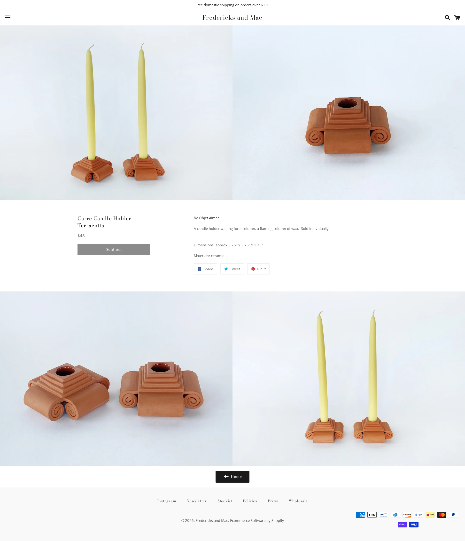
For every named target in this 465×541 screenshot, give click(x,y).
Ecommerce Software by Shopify (257, 520)
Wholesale (298, 501)
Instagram (166, 501)
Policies (250, 501)
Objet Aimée (209, 217)
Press (273, 501)
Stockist (224, 501)
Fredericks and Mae (232, 17)
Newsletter (197, 501)
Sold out (114, 249)
